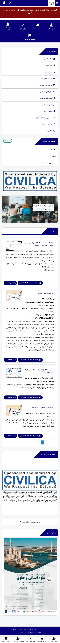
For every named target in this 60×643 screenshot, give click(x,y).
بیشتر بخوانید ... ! (10, 283)
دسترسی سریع (51, 51)
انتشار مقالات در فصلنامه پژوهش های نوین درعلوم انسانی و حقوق (39, 244)
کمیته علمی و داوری (46, 98)
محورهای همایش (48, 141)
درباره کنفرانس (49, 72)
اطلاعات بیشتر (7, 141)
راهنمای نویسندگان (47, 105)
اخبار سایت (52, 231)
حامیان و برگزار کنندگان (48, 454)
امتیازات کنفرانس (47, 124)
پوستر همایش (51, 533)
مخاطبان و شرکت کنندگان (44, 118)
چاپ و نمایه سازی (46, 85)
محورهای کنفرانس (46, 91)
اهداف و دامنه (48, 111)
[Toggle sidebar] (57, 3)
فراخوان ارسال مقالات (45, 293)
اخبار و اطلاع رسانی (46, 78)
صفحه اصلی (48, 59)
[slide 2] (30, 209)
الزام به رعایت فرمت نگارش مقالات (41, 407)
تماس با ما (49, 131)
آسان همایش (33, 632)
